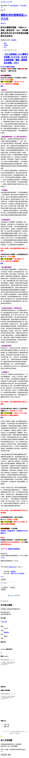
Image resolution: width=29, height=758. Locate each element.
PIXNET (7, 731)
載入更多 (3, 579)
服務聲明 (17, 733)
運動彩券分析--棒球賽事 (17, 573)
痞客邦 (11, 567)
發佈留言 (3, 589)
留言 (14, 567)
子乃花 (3, 557)
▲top (2, 576)
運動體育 (13, 40)
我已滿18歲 (4, 754)
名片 (5, 47)
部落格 (6, 45)
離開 (9, 754)
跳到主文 (3, 23)
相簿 (5, 43)
